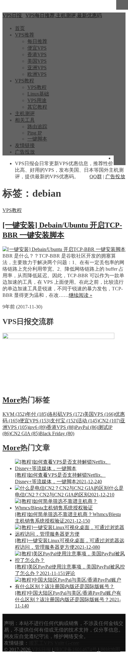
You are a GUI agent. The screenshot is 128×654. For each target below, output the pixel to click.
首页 (20, 28)
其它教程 (37, 107)
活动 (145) (88, 420)
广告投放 (25, 152)
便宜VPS (37, 48)
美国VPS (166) (99, 414)
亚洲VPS (37, 67)
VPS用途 (37, 100)
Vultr (59, 643)
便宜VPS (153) (34, 420)
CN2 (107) (109, 420)
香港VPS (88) (61, 427)
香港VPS (37, 54)
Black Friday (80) (56, 433)
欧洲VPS (37, 74)
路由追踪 (37, 126)
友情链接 (25, 145)
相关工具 (25, 120)
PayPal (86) (86, 427)
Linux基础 (38, 93)
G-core (72, 643)
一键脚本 (37, 138)
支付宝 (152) (63, 420)
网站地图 (110, 649)
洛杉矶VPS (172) (66, 414)
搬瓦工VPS (41, 643)
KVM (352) (14, 414)
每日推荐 (37, 41)
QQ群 (95, 176)
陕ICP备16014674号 (75, 649)
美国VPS (37, 61)
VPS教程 (24, 80)
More (11, 400)
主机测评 (25, 113)
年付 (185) (37, 414)
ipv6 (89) (38, 427)
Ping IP (34, 132)
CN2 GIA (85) (25, 433)
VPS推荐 (24, 34)
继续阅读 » (80, 295)
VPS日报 (42, 649)
